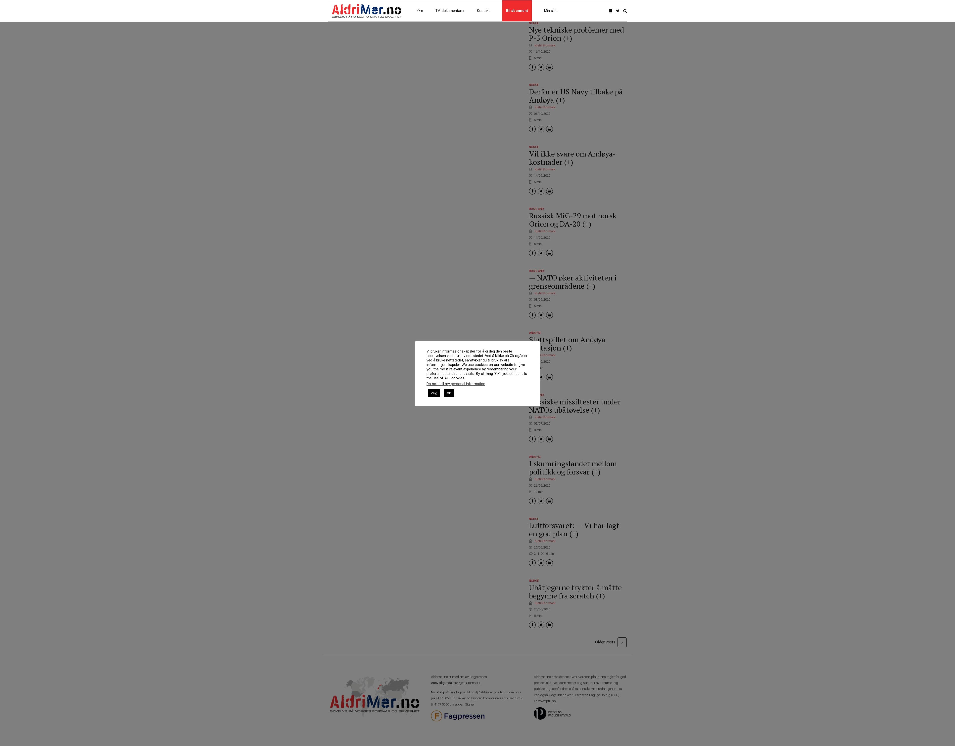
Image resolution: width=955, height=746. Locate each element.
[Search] (625, 11)
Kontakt (483, 10)
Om (420, 10)
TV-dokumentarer (450, 10)
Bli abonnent (517, 10)
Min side (551, 10)
